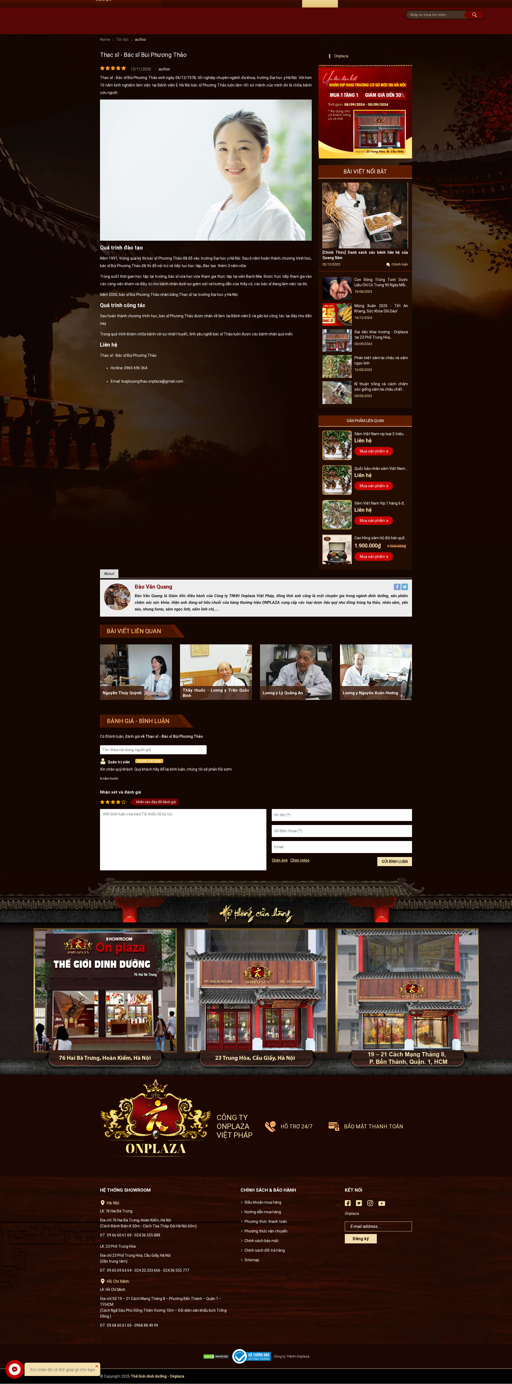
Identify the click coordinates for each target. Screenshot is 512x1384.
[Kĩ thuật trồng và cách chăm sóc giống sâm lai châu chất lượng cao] (337, 402)
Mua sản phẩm (372, 451)
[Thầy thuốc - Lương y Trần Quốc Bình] (216, 672)
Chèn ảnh (280, 860)
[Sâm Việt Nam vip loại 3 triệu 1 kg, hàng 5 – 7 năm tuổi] (337, 445)
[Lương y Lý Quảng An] (296, 672)
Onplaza (341, 56)
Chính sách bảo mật (262, 1241)
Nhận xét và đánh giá (120, 792)
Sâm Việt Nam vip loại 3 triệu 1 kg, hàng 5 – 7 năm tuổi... (380, 434)
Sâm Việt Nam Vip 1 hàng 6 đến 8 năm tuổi (381, 504)
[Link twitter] (359, 1205)
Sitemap (252, 1260)
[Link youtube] (381, 1206)
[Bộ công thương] (253, 1356)
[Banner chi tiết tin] (365, 111)
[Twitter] (404, 589)
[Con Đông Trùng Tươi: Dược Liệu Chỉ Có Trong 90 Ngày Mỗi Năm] (337, 298)
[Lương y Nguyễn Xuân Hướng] (376, 672)
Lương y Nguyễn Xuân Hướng (370, 693)
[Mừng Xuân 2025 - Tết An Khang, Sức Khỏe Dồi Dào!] (337, 324)
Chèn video (300, 860)
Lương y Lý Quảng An (283, 693)
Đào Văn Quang (153, 587)
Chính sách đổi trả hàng (265, 1250)
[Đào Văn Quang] (117, 609)
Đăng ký (361, 1238)
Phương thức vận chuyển (266, 1231)
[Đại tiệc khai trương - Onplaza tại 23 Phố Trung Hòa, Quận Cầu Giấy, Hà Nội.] (337, 350)
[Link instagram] (370, 1205)
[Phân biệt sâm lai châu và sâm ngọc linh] (337, 376)
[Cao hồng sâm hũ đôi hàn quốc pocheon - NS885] (337, 549)
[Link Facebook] (348, 1205)
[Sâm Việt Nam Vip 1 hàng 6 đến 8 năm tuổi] (337, 514)
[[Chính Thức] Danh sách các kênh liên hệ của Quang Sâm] (365, 247)
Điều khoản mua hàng (263, 1202)
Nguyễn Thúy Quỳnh (122, 693)
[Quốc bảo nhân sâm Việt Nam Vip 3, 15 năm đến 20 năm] (337, 480)
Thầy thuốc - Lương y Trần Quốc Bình (216, 693)
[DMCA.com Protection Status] (217, 1356)
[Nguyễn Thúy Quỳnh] (136, 672)
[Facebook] (397, 589)
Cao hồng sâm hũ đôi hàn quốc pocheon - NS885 (380, 538)
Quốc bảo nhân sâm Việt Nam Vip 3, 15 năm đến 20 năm (379, 469)
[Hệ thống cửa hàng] (256, 974)
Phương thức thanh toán (266, 1221)
